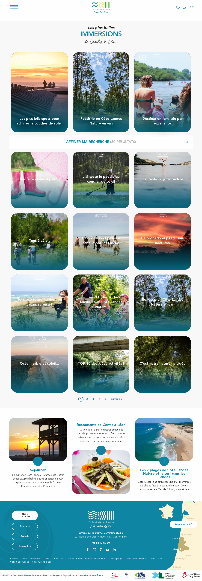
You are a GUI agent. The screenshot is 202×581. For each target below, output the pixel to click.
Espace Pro (68, 576)
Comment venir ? (183, 524)
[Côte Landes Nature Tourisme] (101, 7)
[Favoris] (178, 7)
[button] (184, 8)
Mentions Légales (51, 576)
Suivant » (116, 399)
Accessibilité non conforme (89, 576)
